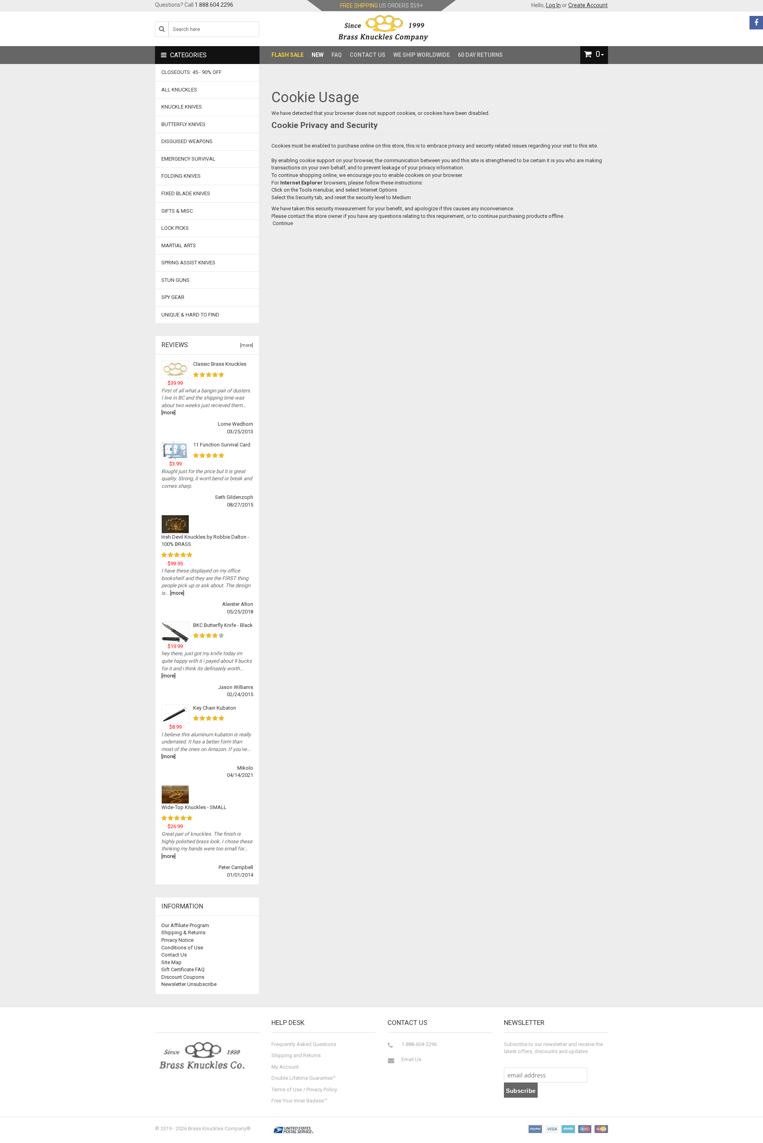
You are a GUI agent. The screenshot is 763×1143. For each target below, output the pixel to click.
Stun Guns (175, 280)
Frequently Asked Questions (303, 1044)
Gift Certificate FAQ (183, 969)
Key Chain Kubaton (214, 708)
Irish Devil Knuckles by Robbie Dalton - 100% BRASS (205, 540)
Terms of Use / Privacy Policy (304, 1090)
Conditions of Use (182, 948)
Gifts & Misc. (177, 211)
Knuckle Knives (181, 107)
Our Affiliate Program (185, 925)
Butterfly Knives (183, 124)
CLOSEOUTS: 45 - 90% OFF (191, 72)
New (317, 55)
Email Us (411, 1059)
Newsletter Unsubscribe (189, 984)
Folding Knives (181, 176)
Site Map (171, 962)
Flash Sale (287, 55)
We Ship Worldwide (421, 55)
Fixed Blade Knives (185, 193)
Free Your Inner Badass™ (299, 1101)
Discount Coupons (182, 977)
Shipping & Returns (183, 932)
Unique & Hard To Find (190, 315)
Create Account (588, 5)
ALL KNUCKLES (179, 90)
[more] (245, 345)
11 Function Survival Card (221, 445)
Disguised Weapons (187, 141)
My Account (285, 1067)
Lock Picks (175, 228)
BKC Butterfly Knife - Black (223, 625)
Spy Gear (172, 297)
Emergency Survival (188, 159)
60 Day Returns (480, 55)
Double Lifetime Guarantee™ (303, 1078)
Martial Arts (178, 245)
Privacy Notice (177, 940)
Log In (553, 5)
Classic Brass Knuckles (219, 364)
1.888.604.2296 (214, 5)
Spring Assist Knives (188, 263)
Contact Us (367, 55)
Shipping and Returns (296, 1055)
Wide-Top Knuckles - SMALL (194, 807)
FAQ (336, 55)
